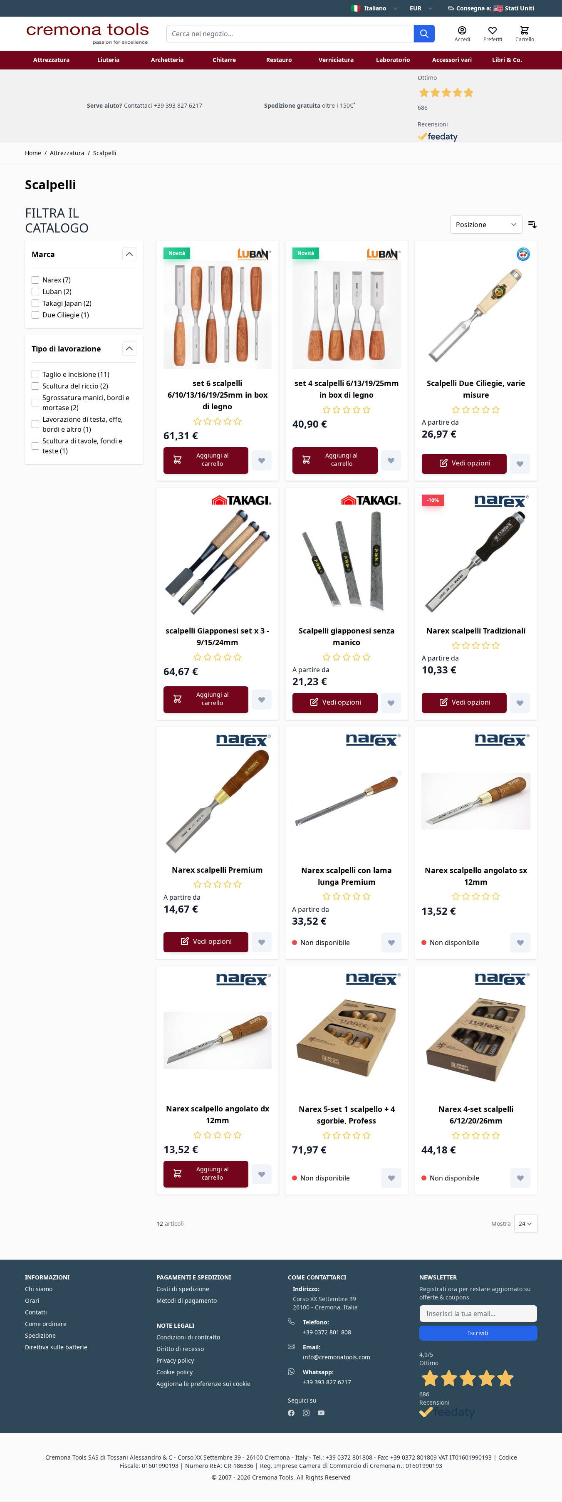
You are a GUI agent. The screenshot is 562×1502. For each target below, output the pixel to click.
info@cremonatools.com (336, 1357)
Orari (32, 1300)
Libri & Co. (507, 60)
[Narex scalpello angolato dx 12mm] (217, 1040)
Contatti (36, 1312)
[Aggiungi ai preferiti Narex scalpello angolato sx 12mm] (520, 943)
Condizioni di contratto (188, 1337)
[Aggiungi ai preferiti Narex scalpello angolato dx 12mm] (262, 1174)
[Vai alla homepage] (87, 33)
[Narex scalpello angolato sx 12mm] (476, 801)
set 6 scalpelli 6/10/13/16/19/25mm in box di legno (217, 394)
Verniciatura (336, 60)
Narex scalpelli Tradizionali (475, 631)
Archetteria (167, 60)
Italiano (368, 8)
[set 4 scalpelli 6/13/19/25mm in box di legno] (346, 315)
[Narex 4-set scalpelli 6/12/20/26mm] (476, 1040)
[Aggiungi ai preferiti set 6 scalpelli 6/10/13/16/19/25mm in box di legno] (262, 460)
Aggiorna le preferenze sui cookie (203, 1384)
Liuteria (108, 60)
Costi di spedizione (182, 1289)
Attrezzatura (51, 60)
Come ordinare (46, 1324)
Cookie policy (174, 1372)
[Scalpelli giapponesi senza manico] (346, 562)
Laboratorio (393, 60)
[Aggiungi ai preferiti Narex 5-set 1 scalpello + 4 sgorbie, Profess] (391, 1178)
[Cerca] (424, 33)
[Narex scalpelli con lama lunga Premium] (346, 801)
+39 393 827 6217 (327, 1382)
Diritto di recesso (180, 1349)
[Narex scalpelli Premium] (217, 801)
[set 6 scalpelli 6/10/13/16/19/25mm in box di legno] (217, 315)
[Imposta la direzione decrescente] (532, 225)
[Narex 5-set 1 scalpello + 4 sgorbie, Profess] (346, 1040)
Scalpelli (104, 153)
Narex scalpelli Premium (217, 870)
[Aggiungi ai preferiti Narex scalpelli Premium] (262, 942)
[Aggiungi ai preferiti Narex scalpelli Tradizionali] (520, 703)
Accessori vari (452, 60)
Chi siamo (38, 1289)
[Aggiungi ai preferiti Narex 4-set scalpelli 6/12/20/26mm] (520, 1178)
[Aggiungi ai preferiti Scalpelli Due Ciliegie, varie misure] (520, 464)
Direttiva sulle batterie (56, 1347)
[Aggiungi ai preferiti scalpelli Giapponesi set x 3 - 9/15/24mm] (262, 700)
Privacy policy (175, 1360)
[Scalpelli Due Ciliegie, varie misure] (476, 315)
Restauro (279, 60)
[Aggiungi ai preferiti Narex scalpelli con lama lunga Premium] (391, 943)
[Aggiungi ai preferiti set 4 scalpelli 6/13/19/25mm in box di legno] (391, 460)
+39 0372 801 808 (327, 1332)
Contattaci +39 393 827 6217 (163, 105)
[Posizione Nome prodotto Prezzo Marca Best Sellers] (486, 224)
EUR (415, 8)
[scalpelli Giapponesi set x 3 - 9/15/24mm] (217, 562)
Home (33, 153)
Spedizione (40, 1335)
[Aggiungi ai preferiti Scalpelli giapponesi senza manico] (391, 703)
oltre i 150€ (310, 105)
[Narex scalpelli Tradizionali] (476, 562)
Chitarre (224, 60)
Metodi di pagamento (186, 1300)
